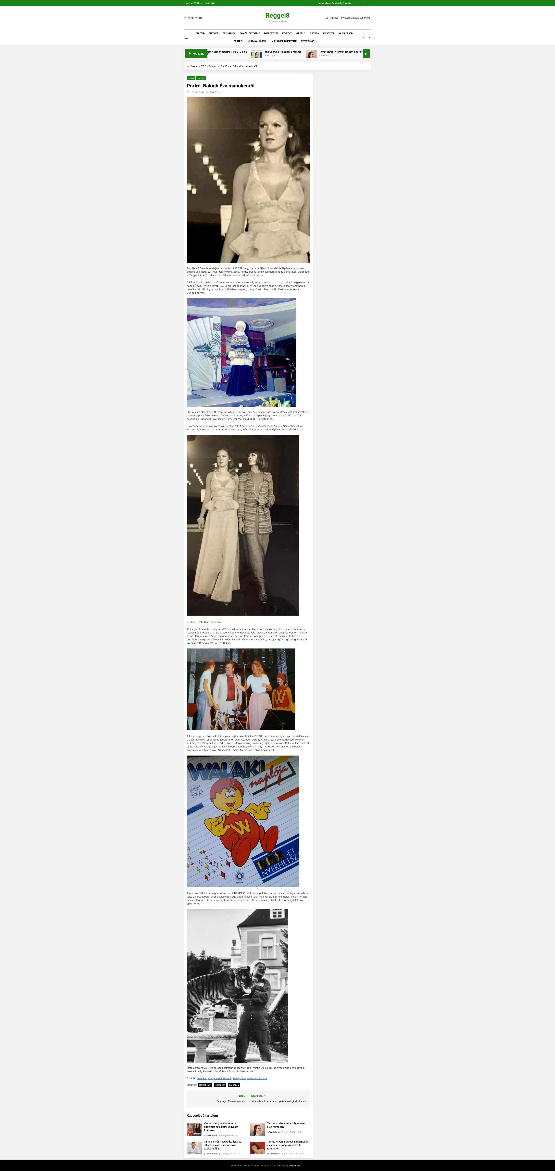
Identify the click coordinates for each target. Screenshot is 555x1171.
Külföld (300, 33)
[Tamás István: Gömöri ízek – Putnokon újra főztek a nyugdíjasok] (241, 55)
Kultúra (314, 33)
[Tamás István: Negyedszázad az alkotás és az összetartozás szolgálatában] (326, 55)
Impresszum (271, 33)
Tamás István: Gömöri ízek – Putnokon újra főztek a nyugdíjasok (283, 51)
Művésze (201, 78)
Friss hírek (229, 33)
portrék (238, 41)
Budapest (220, 1085)
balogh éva (239, 1078)
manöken (202, 1078)
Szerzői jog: (308, 41)
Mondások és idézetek (284, 41)
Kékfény (287, 33)
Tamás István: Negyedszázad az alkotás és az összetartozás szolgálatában (222, 1145)
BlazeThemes (295, 1165)
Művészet (328, 33)
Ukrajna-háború (257, 41)
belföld (200, 33)
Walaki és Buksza (257, 1078)
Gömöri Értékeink (250, 33)
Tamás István (211, 1135)
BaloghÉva (204, 1085)
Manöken (234, 1085)
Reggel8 (278, 15)
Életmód (214, 33)
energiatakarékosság (220, 1078)
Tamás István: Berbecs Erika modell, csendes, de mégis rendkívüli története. (288, 1145)
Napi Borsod (345, 33)
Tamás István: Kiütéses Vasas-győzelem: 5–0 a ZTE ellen (324, 3)
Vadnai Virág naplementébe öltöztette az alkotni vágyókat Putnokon (221, 1127)
